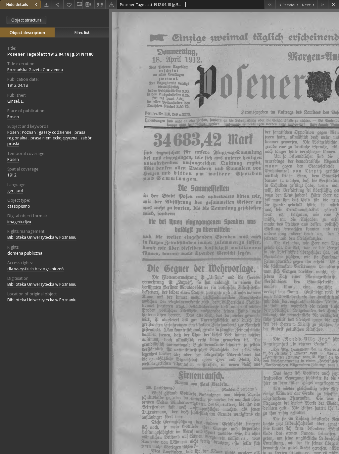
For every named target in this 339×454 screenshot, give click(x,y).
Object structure (26, 20)
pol (20, 190)
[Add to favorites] (69, 4)
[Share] (57, 4)
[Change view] (79, 4)
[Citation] (100, 4)
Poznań (29, 132)
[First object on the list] (270, 4)
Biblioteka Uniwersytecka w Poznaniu (41, 237)
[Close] (333, 4)
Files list (81, 32)
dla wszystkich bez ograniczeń (35, 269)
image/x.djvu (19, 222)
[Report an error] (111, 4)
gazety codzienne (55, 132)
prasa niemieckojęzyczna (53, 138)
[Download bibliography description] (88, 4)
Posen (13, 117)
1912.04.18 (17, 85)
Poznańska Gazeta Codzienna (35, 70)
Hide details (17, 4)
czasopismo (18, 206)
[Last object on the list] (322, 4)
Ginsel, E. (15, 101)
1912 (12, 175)
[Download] (46, 4)
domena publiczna (24, 253)
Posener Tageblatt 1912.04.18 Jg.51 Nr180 (50, 54)
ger (10, 190)
